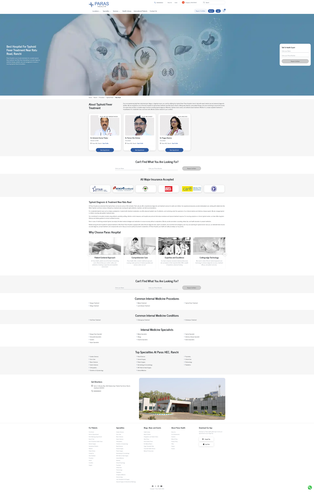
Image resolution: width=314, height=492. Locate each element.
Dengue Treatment (94, 303)
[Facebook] (152, 486)
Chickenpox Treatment (191, 320)
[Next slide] (225, 254)
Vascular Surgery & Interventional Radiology (126, 482)
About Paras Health (178, 427)
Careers (173, 446)
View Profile (105, 143)
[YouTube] (161, 486)
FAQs (172, 444)
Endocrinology (119, 477)
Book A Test (91, 439)
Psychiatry (188, 356)
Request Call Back (295, 61)
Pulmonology (188, 362)
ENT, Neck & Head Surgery (144, 368)
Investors (173, 437)
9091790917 (194, 2)
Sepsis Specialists (94, 342)
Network (90, 448)
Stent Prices (146, 439)
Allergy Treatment (94, 306)
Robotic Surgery (92, 444)
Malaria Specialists (142, 334)
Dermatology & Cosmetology (145, 365)
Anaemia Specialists (143, 340)
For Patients (93, 427)
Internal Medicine (142, 370)
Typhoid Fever (109, 97)
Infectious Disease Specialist (192, 337)
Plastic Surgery (141, 362)
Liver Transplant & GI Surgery (122, 479)
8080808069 (160, 2)
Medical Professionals (148, 451)
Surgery (90, 465)
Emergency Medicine (120, 474)
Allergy (139, 337)
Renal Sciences (141, 356)
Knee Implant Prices (148, 441)
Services (115, 11)
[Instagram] (158, 486)
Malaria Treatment (142, 303)
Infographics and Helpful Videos (151, 437)
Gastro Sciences (94, 365)
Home (90, 97)
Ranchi (95, 97)
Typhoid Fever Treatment (191, 303)
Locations (95, 11)
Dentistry (118, 460)
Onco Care (92, 359)
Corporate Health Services (149, 448)
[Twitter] (155, 486)
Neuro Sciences (94, 362)
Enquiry (173, 448)
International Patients (140, 11)
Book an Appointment (94, 434)
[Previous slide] (89, 254)
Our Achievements (175, 434)
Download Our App (205, 427)
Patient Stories (92, 451)
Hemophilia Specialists (95, 337)
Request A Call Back (200, 11)
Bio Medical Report (148, 444)
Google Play (207, 439)
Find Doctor (91, 432)
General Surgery (142, 359)
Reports (211, 11)
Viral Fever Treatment (95, 320)
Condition (91, 463)
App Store (207, 444)
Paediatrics (188, 365)
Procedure (101, 97)
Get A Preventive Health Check (95, 441)
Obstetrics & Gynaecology (96, 370)
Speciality (106, 11)
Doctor (90, 460)
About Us (170, 2)
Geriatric (92, 340)
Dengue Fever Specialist (96, 334)
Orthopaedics (93, 368)
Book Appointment (104, 150)
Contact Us (153, 11)
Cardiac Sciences (94, 356)
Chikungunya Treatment (144, 320)
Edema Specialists (189, 340)
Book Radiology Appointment (95, 437)
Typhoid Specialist (189, 334)
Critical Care (188, 359)
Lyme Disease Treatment (144, 306)
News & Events (147, 434)
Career (176, 2)
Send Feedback (92, 456)
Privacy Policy (174, 441)
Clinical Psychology (120, 463)
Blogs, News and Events (152, 427)
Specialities (120, 427)
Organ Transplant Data (149, 446)
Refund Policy (174, 439)
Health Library (126, 11)
